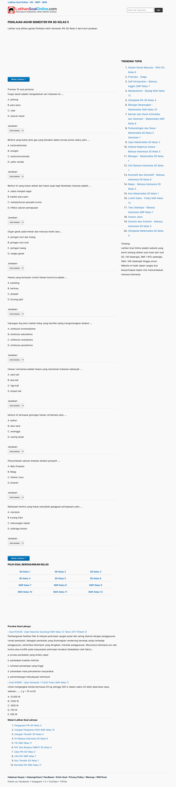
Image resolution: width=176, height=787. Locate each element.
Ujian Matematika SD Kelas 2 (144, 142)
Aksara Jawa (135, 216)
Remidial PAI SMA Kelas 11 (27, 765)
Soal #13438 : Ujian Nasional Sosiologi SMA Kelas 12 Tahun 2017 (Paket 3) (48, 631)
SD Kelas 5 (60, 578)
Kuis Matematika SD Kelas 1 (143, 193)
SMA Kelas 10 (25, 591)
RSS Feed (102, 777)
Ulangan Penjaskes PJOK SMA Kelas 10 (34, 729)
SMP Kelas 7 (25, 585)
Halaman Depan (16, 777)
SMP (37, 2)
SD (31, 2)
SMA (44, 2)
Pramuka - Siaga (137, 76)
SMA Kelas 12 (95, 591)
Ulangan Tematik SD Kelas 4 (29, 734)
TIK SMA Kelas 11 (23, 743)
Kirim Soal (61, 777)
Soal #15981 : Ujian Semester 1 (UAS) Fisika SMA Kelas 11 (39, 682)
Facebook (24, 781)
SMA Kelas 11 (60, 591)
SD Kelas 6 (95, 578)
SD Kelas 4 (25, 578)
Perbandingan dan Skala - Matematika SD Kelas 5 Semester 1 (142, 133)
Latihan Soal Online (18, 2)
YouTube (53, 781)
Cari (158, 10)
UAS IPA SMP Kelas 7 (25, 756)
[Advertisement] (62, 53)
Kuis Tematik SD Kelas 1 (26, 760)
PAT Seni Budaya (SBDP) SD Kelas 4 (33, 747)
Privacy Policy (76, 777)
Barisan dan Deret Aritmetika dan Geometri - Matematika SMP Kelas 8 (146, 119)
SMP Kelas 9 (95, 585)
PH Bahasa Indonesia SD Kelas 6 (31, 738)
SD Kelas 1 (25, 571)
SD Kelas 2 (60, 571)
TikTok (63, 781)
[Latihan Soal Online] (32, 10)
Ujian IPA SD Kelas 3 (24, 751)
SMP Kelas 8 (60, 585)
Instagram (37, 781)
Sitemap (90, 777)
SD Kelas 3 (95, 571)
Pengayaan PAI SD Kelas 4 (28, 725)
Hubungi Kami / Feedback (40, 777)
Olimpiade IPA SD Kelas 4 (142, 100)
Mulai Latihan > (18, 79)
